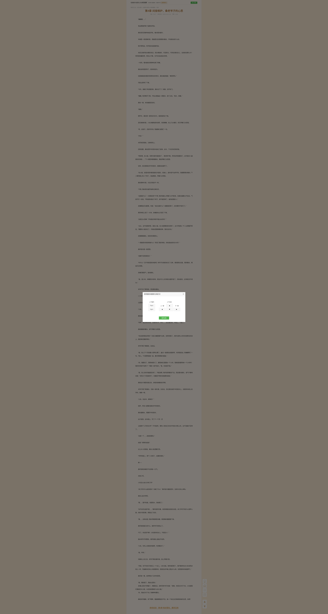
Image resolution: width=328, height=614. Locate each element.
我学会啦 (164, 318)
